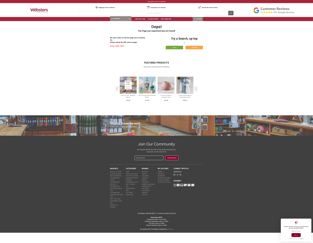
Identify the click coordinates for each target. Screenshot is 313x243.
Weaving (129, 180)
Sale (127, 190)
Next (195, 88)
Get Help (194, 47)
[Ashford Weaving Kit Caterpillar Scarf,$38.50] (184, 85)
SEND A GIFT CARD (115, 171)
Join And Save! (171, 158)
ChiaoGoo (145, 182)
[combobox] (156, 13)
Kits (127, 186)
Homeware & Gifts (132, 182)
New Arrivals (130, 188)
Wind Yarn (129, 194)
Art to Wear (130, 184)
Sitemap (113, 207)
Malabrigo (145, 176)
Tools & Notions (131, 173)
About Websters (166, 19)
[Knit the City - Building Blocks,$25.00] (128, 85)
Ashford (145, 178)
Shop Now (116, 18)
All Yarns (129, 192)
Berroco (145, 171)
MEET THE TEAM (115, 199)
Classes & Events (153, 19)
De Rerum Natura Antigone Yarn (166, 96)
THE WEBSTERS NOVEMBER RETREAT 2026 (116, 194)
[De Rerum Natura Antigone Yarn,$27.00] (166, 85)
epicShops (170, 229)
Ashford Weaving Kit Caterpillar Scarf (184, 96)
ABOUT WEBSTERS (116, 176)
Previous (117, 88)
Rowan (144, 173)
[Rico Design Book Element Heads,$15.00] (147, 85)
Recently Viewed (163, 180)
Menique (145, 192)
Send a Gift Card (140, 19)
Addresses (161, 176)
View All (145, 194)
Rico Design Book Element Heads (147, 96)
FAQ (111, 203)
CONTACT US (114, 205)
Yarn (127, 171)
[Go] (231, 13)
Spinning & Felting (132, 178)
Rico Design (146, 190)
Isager (144, 180)
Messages (161, 173)
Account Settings (164, 182)
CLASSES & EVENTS (116, 173)
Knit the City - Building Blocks (128, 96)
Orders (160, 171)
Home (174, 47)
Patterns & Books (132, 176)
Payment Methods (164, 178)
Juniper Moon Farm (148, 184)
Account (199, 19)
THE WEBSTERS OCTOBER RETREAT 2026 (116, 188)
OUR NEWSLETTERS (116, 201)
